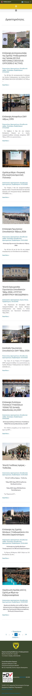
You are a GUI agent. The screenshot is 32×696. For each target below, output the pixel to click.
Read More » (5, 85)
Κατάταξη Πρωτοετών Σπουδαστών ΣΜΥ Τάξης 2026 (15, 349)
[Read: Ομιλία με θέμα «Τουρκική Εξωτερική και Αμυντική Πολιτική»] (16, 158)
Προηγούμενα (16, 631)
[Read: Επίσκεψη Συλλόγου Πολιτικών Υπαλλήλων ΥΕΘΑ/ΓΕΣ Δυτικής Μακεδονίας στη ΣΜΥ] (16, 388)
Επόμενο (16, 637)
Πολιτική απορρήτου (14, 693)
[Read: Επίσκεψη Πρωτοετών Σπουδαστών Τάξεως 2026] (16, 215)
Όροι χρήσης (5, 693)
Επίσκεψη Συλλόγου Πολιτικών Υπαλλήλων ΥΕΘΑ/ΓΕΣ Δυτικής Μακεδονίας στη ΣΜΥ (12, 406)
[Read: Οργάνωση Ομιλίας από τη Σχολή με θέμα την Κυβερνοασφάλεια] (16, 576)
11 (19, 634)
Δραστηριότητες (14, 68)
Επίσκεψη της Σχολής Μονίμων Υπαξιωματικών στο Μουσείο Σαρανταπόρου (15, 532)
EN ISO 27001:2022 (7, 689)
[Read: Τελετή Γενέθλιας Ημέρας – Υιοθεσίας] (16, 451)
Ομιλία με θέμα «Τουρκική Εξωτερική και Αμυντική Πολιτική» (13, 175)
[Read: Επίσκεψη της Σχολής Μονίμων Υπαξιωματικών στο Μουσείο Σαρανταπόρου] (16, 515)
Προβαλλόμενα (18, 70)
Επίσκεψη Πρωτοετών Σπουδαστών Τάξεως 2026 (14, 230)
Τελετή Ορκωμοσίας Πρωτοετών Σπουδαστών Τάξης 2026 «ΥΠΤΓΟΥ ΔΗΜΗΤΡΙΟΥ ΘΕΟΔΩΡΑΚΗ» (15, 291)
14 (26, 634)
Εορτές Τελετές (24, 299)
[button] (16, 6)
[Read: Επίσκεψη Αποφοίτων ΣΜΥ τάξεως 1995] (16, 102)
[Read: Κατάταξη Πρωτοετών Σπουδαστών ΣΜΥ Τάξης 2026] (16, 334)
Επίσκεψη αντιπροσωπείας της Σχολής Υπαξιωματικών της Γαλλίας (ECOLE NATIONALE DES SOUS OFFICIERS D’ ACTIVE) (14, 58)
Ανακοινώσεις (6, 68)
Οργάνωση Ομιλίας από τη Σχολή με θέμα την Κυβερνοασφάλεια (14, 592)
